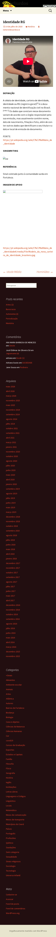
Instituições (11, 787)
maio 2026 (10, 386)
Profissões (11, 838)
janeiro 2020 (11, 484)
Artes (8, 694)
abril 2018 (10, 554)
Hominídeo (45, 272)
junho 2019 (10, 502)
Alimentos (10, 680)
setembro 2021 (13, 433)
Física (8, 768)
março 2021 (11, 442)
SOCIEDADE (27, 362)
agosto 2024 (11, 419)
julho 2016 (10, 628)
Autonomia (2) (12, 314)
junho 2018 (10, 544)
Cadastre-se (11, 894)
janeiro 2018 (11, 558)
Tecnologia (11, 870)
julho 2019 (10, 498)
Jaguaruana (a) (12, 353)
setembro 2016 (13, 619)
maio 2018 (10, 549)
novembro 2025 (13, 400)
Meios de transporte (15, 819)
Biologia (9, 717)
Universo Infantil (13, 875)
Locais (9, 805)
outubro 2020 (12, 456)
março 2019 (11, 512)
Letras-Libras (12, 791)
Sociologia (10, 866)
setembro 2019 (13, 488)
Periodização (12, 318)
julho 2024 (10, 423)
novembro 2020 (13, 451)
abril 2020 (10, 479)
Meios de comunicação (16, 815)
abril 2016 (10, 642)
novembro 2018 (13, 521)
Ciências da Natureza (15, 726)
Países (9, 829)
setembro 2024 (13, 414)
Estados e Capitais (14, 754)
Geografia (10, 773)
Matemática (11, 810)
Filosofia (10, 763)
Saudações (11, 847)
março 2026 (11, 395)
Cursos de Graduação (15, 745)
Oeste (12, 345)
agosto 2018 (11, 535)
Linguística (10, 801)
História (31, 26)
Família (9, 759)
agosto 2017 (11, 581)
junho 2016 (10, 633)
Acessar (9, 899)
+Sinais (9, 675)
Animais (9, 689)
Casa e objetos (12, 722)
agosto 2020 (11, 461)
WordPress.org (13, 913)
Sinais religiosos (13, 861)
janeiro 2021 (11, 447)
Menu (6, 10)
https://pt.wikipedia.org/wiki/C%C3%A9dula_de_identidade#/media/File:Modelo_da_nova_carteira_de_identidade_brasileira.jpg (28, 251)
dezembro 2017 (13, 563)
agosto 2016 (11, 623)
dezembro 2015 (13, 651)
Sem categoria (12, 852)
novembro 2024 (13, 409)
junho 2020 (10, 470)
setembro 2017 (13, 577)
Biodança (10, 712)
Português (10, 833)
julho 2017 (10, 586)
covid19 (9, 740)
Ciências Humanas (14, 731)
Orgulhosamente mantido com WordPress (28, 931)
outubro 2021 (12, 428)
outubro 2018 (12, 526)
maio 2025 (10, 405)
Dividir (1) (20, 358)
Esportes (10, 749)
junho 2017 (10, 591)
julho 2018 (10, 540)
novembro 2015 (13, 656)
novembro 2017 (13, 568)
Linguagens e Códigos (16, 796)
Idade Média (12, 272)
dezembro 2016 (13, 605)
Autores (9, 703)
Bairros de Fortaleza (15, 708)
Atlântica (10, 698)
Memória (10, 323)
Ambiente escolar (14, 684)
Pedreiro (24, 367)
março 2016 (11, 647)
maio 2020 (10, 475)
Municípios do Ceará (15, 824)
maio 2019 (10, 507)
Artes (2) (10, 304)
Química (9, 842)
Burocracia (11, 309)
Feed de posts (12, 904)
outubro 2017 (12, 572)
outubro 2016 (12, 614)
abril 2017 (10, 600)
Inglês (8, 782)
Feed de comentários (15, 908)
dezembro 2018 (13, 516)
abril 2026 (10, 391)
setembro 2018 (13, 530)
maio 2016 (10, 637)
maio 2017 (10, 595)
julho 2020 (10, 465)
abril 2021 (10, 437)
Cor (7, 736)
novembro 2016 (13, 609)
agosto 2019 (11, 493)
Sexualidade (11, 856)
